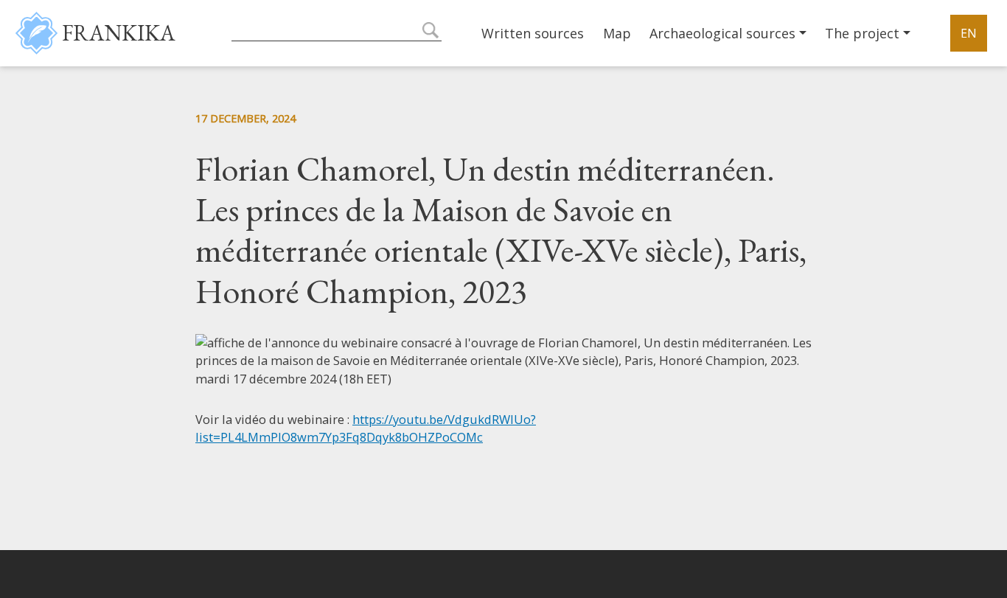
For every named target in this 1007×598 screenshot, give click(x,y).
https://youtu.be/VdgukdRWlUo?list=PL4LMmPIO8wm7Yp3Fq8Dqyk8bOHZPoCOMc (365, 428)
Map (617, 33)
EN (969, 33)
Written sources (532, 33)
